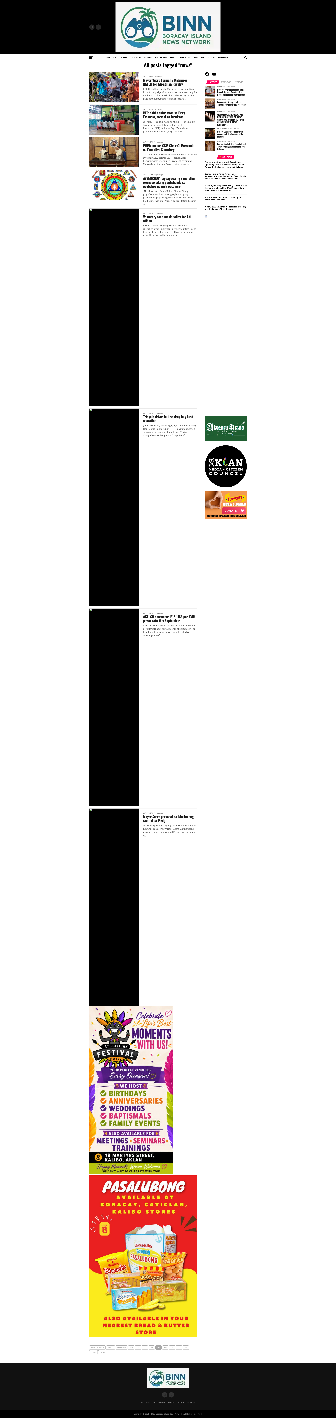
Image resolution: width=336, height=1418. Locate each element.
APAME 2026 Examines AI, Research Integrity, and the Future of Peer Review (225, 208)
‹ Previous (121, 1347)
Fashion (171, 1402)
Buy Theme (145, 1402)
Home (108, 57)
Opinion (173, 57)
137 (144, 1347)
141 (172, 1347)
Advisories (136, 57)
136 (138, 1347)
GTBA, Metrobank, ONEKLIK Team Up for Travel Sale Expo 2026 (223, 198)
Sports (181, 1402)
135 (131, 1347)
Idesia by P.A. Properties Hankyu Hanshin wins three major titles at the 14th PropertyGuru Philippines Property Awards (226, 188)
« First (110, 1347)
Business (148, 57)
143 (185, 1347)
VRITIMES (227, 156)
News (115, 57)
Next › (93, 1352)
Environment (199, 57)
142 (179, 1347)
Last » (102, 1352)
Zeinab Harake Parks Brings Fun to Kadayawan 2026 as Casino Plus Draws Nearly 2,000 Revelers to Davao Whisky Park (225, 176)
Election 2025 (161, 57)
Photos (211, 57)
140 (165, 1347)
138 (151, 1347)
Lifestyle (124, 57)
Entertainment (224, 57)
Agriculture (185, 57)
